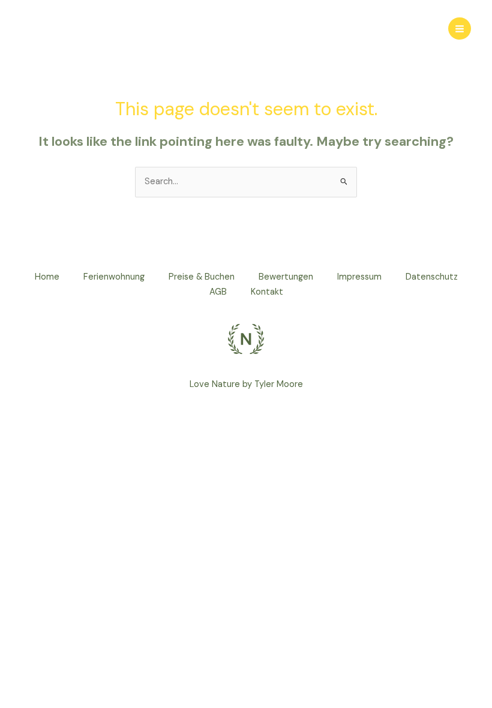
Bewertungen (286, 277)
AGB (218, 292)
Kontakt (267, 292)
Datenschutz (432, 277)
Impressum (359, 277)
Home (47, 277)
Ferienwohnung (114, 277)
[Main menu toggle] (459, 28)
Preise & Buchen (202, 277)
